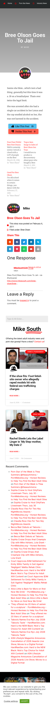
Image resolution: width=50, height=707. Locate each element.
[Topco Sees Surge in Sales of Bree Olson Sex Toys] (32, 155)
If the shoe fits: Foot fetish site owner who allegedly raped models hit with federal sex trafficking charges (25, 383)
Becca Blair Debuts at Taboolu (28, 536)
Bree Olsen (25, 230)
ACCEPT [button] (24, 701)
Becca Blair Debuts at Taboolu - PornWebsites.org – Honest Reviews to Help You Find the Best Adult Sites (29, 530)
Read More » (14, 396)
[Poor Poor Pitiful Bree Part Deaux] (15, 152)
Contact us (39, 341)
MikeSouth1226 (21, 268)
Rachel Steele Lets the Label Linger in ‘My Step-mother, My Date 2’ (26, 441)
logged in (24, 300)
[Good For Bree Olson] (15, 184)
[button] (10, 242)
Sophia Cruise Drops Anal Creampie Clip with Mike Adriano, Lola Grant (27, 554)
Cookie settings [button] (11, 701)
